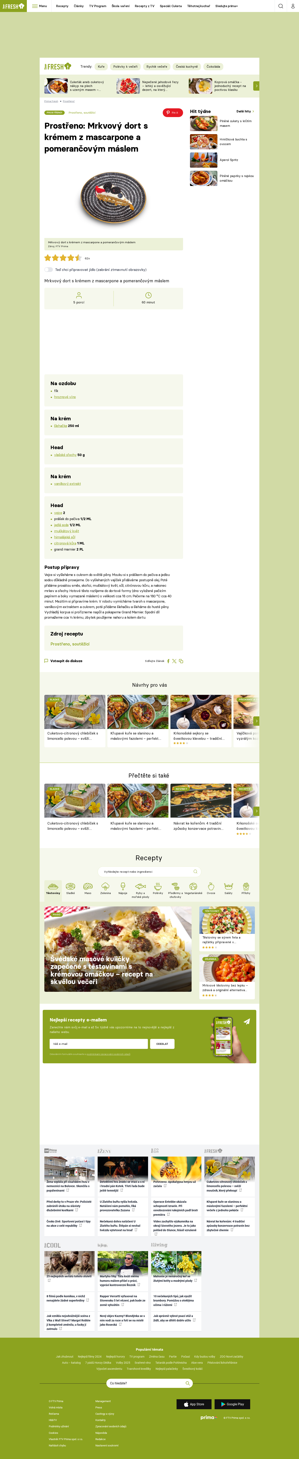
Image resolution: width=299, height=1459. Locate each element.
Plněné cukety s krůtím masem (236, 123)
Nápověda (101, 1432)
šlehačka (60, 426)
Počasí (185, 1356)
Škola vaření (121, 6)
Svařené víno (143, 1362)
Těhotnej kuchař (198, 6)
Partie (173, 1356)
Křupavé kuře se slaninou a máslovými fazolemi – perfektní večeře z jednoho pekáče (136, 736)
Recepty (62, 6)
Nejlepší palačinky (167, 1368)
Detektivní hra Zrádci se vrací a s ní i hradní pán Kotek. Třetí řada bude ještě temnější (122, 1186)
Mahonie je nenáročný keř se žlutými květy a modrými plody (173, 1278)
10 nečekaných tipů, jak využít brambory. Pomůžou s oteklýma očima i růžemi (173, 1301)
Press (98, 1407)
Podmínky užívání (59, 1426)
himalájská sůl (64, 537)
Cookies (53, 1432)
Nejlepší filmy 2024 (89, 1356)
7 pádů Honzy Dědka (98, 1362)
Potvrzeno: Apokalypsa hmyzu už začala (174, 1184)
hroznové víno (65, 397)
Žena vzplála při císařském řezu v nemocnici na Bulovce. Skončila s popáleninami (68, 1186)
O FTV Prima (56, 1401)
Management (103, 1401)
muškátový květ (66, 531)
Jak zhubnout (64, 1356)
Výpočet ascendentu (109, 1368)
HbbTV (53, 1420)
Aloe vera (197, 1362)
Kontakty (100, 1420)
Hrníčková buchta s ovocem (233, 141)
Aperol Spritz (229, 160)
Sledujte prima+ (226, 6)
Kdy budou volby (204, 1356)
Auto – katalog (71, 1362)
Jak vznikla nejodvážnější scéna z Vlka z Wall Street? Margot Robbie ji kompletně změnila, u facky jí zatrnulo (69, 1322)
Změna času (157, 1356)
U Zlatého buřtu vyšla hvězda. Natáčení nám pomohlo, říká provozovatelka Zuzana (119, 1206)
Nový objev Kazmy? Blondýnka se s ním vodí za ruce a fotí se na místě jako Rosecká (122, 1320)
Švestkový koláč (192, 1368)
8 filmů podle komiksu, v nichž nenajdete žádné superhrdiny (66, 1298)
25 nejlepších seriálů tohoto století (69, 1276)
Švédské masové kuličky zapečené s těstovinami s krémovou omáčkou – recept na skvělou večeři (101, 970)
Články (79, 6)
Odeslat (162, 1043)
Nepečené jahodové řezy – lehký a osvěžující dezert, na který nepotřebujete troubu (160, 87)
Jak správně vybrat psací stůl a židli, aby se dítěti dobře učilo (173, 1318)
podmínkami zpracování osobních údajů (108, 1054)
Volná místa (55, 1407)
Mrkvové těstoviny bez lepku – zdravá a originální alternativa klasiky (225, 989)
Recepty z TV (145, 6)
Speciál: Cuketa (171, 6)
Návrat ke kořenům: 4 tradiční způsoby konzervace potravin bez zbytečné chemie (198, 826)
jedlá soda (61, 525)
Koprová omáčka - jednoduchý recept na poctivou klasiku (230, 86)
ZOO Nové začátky (231, 1356)
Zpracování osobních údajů (110, 1426)
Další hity (244, 111)
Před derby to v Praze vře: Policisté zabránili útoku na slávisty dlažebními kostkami (69, 1206)
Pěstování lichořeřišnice (222, 1362)
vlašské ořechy (65, 455)
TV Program (97, 6)
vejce (58, 513)
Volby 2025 (123, 1362)
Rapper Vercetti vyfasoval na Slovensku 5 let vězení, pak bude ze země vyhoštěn (122, 1301)
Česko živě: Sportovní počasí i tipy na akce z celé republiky (69, 1223)
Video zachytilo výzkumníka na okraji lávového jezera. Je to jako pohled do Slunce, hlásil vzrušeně (174, 1226)
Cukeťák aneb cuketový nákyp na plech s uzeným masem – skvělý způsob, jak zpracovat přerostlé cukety (87, 91)
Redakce (100, 1439)
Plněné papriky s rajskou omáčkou (237, 178)
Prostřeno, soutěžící (82, 112)
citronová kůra (65, 543)
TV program (136, 1356)
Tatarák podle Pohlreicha (171, 1362)
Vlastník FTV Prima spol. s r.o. (66, 1439)
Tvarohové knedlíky (139, 1368)
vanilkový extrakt (67, 483)
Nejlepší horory (115, 1356)
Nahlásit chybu (57, 1445)
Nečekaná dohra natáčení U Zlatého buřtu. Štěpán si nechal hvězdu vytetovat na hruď (120, 1226)
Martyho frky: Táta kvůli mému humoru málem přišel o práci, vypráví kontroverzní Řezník (119, 1281)
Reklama (54, 1413)
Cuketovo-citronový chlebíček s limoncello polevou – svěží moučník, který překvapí (72, 736)
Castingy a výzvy (104, 1413)
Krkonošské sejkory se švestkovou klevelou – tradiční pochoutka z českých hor (198, 736)
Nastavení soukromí (106, 1445)
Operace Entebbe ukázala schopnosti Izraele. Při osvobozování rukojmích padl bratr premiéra (175, 1208)
